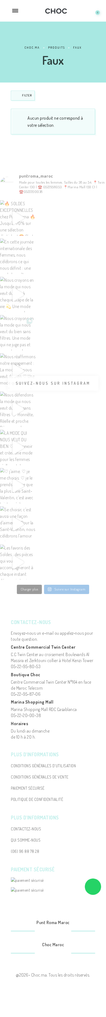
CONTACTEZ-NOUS (26, 828)
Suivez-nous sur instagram (53, 383)
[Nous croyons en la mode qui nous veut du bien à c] (17, 294)
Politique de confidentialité (37, 799)
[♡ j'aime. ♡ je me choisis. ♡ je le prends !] (17, 486)
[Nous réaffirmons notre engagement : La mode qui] (17, 371)
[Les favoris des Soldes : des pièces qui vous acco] (17, 562)
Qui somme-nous (25, 840)
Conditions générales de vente (39, 777)
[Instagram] (60, 931)
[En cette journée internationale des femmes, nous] (17, 256)
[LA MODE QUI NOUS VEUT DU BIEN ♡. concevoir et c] (17, 447)
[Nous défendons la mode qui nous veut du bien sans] (17, 409)
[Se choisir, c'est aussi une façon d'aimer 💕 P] (17, 524)
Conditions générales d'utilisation (43, 765)
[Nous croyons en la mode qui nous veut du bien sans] (17, 333)
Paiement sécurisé (28, 788)
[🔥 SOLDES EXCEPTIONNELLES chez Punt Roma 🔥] (17, 218)
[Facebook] (46, 931)
